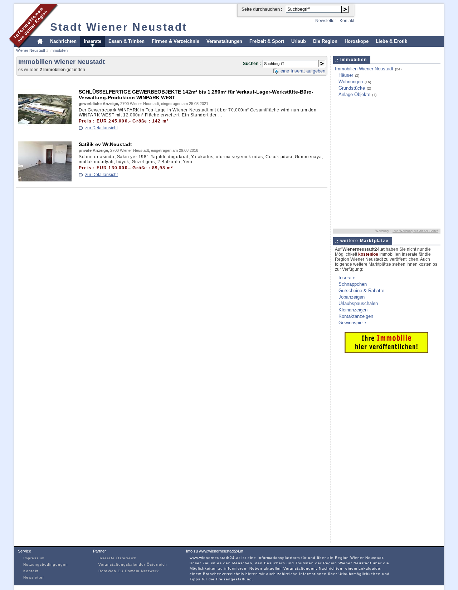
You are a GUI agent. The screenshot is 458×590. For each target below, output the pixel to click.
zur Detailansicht (101, 127)
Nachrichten (63, 41)
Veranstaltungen (224, 41)
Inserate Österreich (117, 558)
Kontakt (347, 20)
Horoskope (357, 41)
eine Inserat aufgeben (303, 71)
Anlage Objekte (354, 94)
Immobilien (58, 50)
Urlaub (298, 41)
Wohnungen (350, 81)
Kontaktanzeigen (355, 316)
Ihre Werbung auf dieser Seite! (415, 231)
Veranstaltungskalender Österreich (132, 564)
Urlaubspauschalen (358, 303)
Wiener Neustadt (30, 50)
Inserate (92, 41)
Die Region (325, 41)
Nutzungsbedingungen (45, 564)
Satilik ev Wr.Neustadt (105, 144)
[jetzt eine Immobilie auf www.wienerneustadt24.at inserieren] (386, 351)
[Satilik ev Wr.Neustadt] (45, 180)
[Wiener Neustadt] (34, 47)
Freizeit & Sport (266, 41)
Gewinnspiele (352, 322)
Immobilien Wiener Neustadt (364, 68)
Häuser (345, 75)
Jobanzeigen (351, 297)
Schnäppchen (352, 284)
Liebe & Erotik (391, 41)
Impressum (33, 558)
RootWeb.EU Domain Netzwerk (128, 571)
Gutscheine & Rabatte (361, 290)
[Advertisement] (146, 81)
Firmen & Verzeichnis (175, 41)
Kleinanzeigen (352, 309)
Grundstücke (351, 88)
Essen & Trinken (126, 41)
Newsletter (325, 20)
